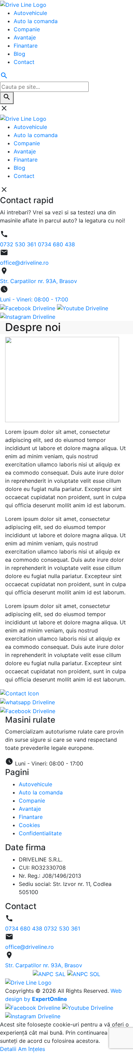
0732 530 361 (62, 928)
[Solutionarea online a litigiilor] (83, 973)
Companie (32, 800)
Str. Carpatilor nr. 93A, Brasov (43, 965)
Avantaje (30, 808)
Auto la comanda (41, 792)
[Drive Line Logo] (28, 982)
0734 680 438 (24, 928)
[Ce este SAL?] (50, 973)
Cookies (29, 825)
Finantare (31, 816)
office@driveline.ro (29, 946)
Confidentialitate (40, 833)
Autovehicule (35, 784)
